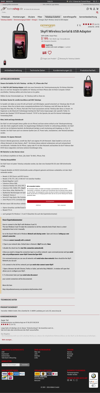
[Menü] (97, 373)
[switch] (94, 385)
